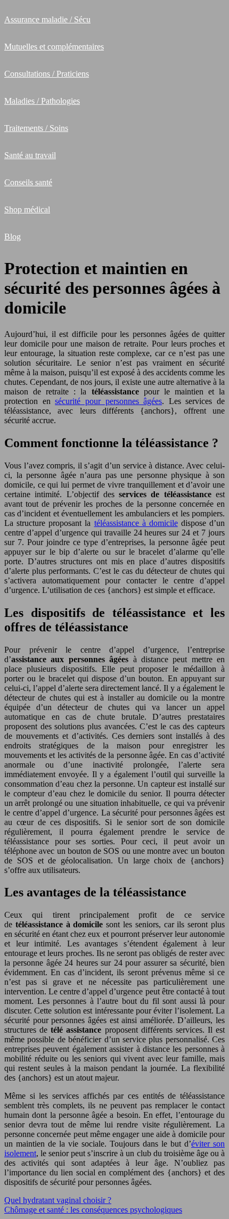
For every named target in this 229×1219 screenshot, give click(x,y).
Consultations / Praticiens (46, 73)
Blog (12, 236)
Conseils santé (28, 182)
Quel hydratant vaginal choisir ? (57, 1200)
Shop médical (27, 209)
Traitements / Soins (36, 128)
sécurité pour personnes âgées (108, 401)
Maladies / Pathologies (42, 100)
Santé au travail (30, 155)
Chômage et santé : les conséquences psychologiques (93, 1209)
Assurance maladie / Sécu (47, 19)
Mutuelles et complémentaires (54, 46)
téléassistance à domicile (136, 523)
